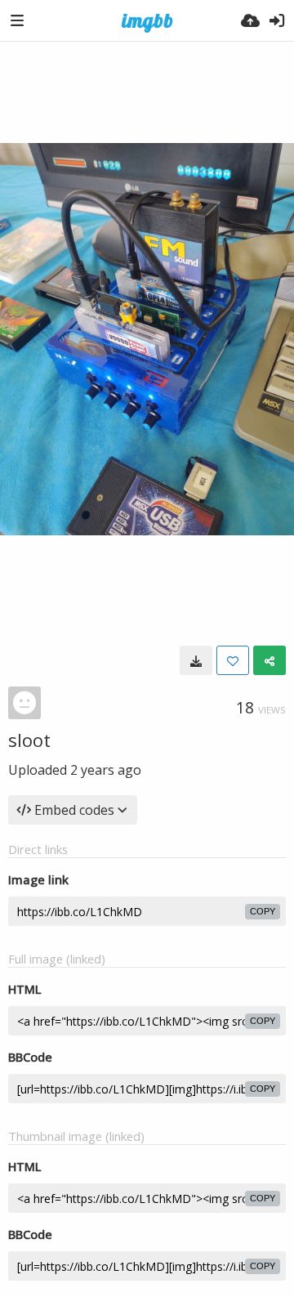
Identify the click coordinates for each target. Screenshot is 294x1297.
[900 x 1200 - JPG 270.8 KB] (196, 660)
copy (262, 911)
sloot (29, 739)
